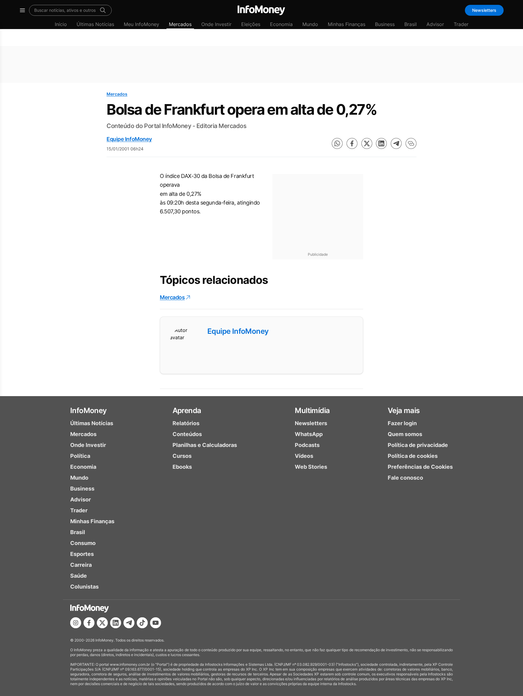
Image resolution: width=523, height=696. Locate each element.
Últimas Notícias (95, 24)
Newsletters (484, 10)
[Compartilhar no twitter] (366, 143)
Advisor (435, 24)
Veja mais (404, 410)
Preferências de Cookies (420, 467)
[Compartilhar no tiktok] (142, 622)
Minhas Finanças (346, 24)
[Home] (261, 10)
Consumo (83, 543)
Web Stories (311, 467)
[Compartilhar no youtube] (155, 622)
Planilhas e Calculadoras (205, 445)
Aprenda (187, 410)
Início (61, 24)
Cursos (182, 456)
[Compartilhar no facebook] (352, 143)
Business (385, 24)
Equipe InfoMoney (129, 139)
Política (80, 456)
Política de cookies (413, 456)
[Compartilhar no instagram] (75, 622)
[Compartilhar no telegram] (396, 143)
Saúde (78, 576)
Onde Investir (216, 24)
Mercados (180, 24)
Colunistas (84, 586)
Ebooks (182, 467)
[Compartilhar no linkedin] (381, 143)
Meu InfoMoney (141, 24)
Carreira (81, 565)
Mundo (310, 24)
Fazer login (402, 423)
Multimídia (312, 410)
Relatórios (186, 423)
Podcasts (307, 445)
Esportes (82, 554)
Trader (461, 24)
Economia (281, 24)
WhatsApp (309, 434)
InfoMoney (88, 410)
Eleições (250, 24)
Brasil (410, 24)
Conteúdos (187, 434)
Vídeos (304, 456)
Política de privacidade (418, 445)
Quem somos (405, 434)
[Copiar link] (411, 143)
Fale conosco (405, 477)
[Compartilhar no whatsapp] (337, 143)
